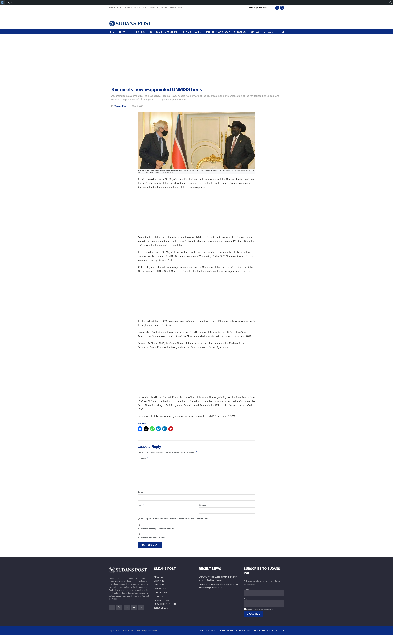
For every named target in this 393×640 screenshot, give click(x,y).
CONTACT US (257, 31)
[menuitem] (2, 2)
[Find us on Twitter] (282, 7)
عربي (271, 31)
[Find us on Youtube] (134, 607)
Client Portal (159, 580)
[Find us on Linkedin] (141, 607)
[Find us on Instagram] (127, 607)
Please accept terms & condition (259, 609)
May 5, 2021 (137, 105)
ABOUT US (240, 31)
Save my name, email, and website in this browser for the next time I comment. (175, 518)
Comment (143, 458)
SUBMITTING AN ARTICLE (172, 7)
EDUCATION (138, 31)
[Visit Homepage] (130, 23)
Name (141, 491)
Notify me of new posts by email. (152, 537)
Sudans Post (120, 105)
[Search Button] (283, 31)
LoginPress (158, 596)
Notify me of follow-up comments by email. (156, 528)
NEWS (122, 31)
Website (202, 505)
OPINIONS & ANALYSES (217, 31)
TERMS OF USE (116, 7)
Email (141, 505)
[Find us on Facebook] (277, 7)
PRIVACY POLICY (132, 7)
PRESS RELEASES (191, 31)
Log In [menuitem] (9, 2)
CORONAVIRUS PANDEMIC (163, 31)
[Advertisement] (196, 60)
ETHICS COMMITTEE (151, 7)
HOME (112, 31)
